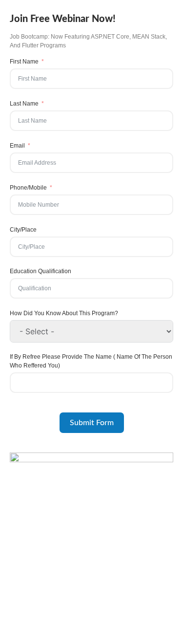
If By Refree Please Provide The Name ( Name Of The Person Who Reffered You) (91, 361)
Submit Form (92, 423)
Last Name (24, 103)
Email (17, 145)
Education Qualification (40, 271)
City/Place (23, 229)
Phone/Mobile (28, 187)
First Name (24, 61)
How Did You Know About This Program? (64, 313)
